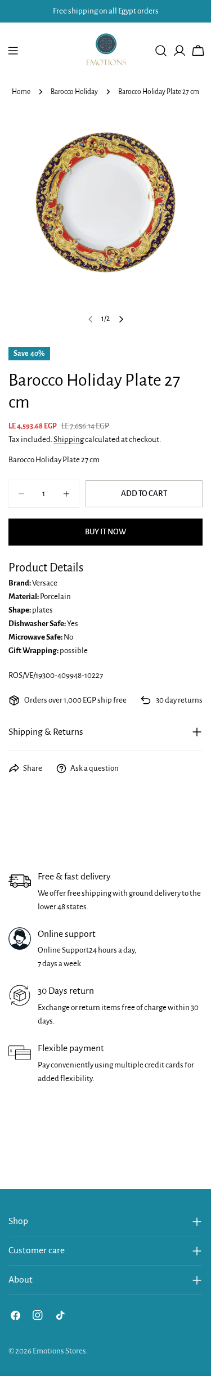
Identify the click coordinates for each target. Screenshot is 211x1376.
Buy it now (105, 532)
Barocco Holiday (74, 92)
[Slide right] (121, 319)
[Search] (161, 50)
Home (21, 92)
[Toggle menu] (13, 50)
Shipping (68, 439)
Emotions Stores (59, 1351)
